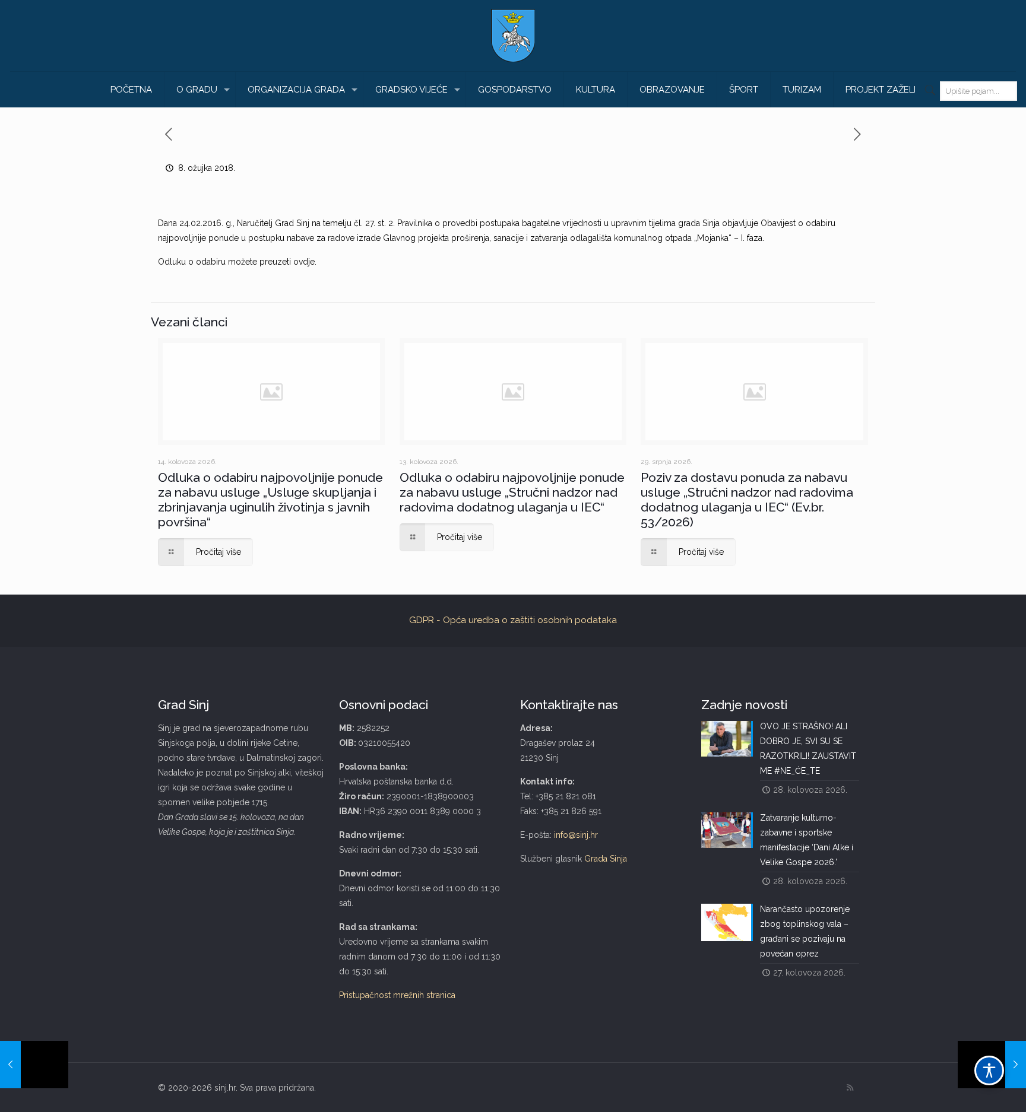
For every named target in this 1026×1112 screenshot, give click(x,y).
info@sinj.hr (576, 835)
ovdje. (304, 261)
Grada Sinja (605, 858)
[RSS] (850, 1087)
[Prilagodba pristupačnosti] (989, 1070)
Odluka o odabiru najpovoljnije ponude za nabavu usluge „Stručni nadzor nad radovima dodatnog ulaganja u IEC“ (512, 492)
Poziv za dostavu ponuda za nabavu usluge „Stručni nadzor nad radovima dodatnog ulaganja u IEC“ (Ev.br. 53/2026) (747, 499)
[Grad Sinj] (513, 35)
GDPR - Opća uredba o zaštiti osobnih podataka (513, 620)
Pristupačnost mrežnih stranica (397, 995)
